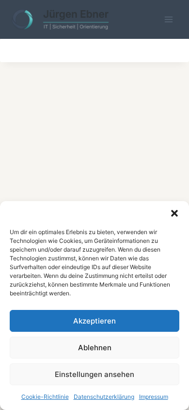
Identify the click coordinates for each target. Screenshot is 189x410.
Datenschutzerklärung (104, 396)
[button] (174, 213)
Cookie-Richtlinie (45, 396)
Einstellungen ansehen (94, 374)
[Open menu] (168, 19)
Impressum (153, 396)
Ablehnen (94, 347)
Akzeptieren (94, 320)
